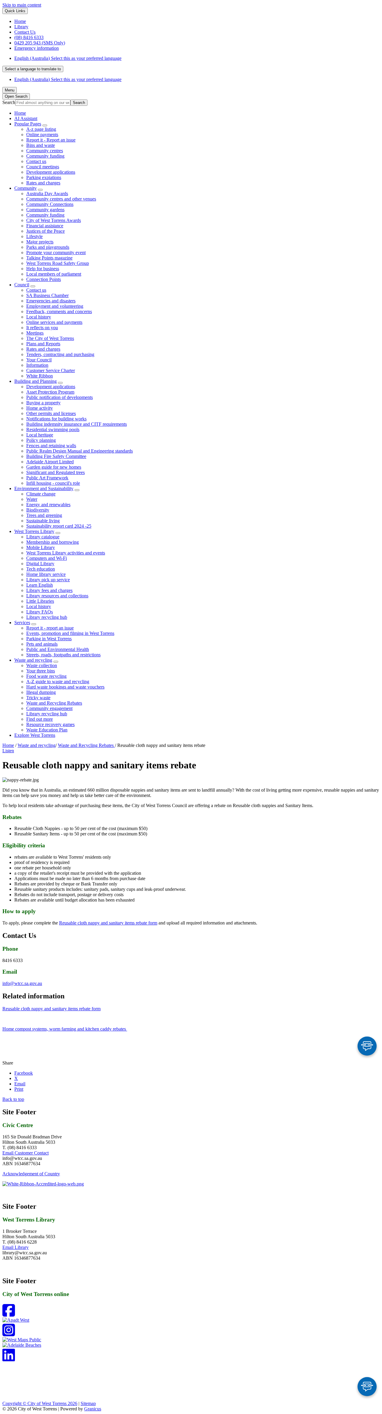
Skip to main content (21, 4)
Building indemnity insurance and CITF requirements (76, 424)
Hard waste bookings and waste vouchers (65, 686)
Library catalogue (42, 536)
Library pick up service (48, 579)
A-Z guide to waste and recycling (57, 681)
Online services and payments (54, 322)
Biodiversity (37, 509)
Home (8, 745)
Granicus (92, 1408)
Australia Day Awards (47, 193)
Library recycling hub (46, 617)
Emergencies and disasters (51, 300)
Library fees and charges (49, 590)
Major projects (39, 241)
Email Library (15, 1247)
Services (22, 622)
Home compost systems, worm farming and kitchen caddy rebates (64, 1028)
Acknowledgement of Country (31, 1173)
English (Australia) (67, 58)
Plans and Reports (43, 343)
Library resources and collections (57, 595)
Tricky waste (38, 697)
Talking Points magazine (49, 257)
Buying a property (43, 402)
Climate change (41, 493)
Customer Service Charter (50, 370)
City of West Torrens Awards (53, 220)
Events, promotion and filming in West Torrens (70, 633)
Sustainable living (43, 520)
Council (21, 284)
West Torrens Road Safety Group (57, 263)
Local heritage (39, 434)
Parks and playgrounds (47, 247)
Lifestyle (34, 236)
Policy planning (41, 440)
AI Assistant (25, 118)
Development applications (50, 172)
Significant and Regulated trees (55, 472)
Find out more (39, 719)
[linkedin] (8, 1358)
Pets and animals (42, 644)
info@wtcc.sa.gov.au (22, 983)
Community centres (44, 150)
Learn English (39, 585)
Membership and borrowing (52, 542)
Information (37, 365)
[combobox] (32, 69)
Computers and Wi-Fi (46, 558)
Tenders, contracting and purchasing (60, 354)
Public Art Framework (47, 477)
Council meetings (42, 166)
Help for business (42, 268)
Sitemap (88, 1403)
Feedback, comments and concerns (59, 311)
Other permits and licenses (51, 413)
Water (31, 499)
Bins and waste (40, 145)
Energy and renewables (48, 504)
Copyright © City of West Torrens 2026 (39, 1403)
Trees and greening (44, 515)
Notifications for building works (56, 418)
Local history (38, 316)
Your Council (39, 359)
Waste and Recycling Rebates (54, 703)
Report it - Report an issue (51, 139)
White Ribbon (39, 375)
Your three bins (40, 670)
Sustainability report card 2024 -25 (58, 526)
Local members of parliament (53, 273)
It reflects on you (42, 327)
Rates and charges (43, 182)
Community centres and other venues (61, 198)
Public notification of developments (59, 397)
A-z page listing (41, 129)
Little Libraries (40, 601)
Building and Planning (35, 381)
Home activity (39, 408)
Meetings (35, 332)
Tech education (40, 568)
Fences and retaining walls (51, 445)
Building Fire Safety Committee (56, 456)
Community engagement (49, 708)
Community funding (45, 156)
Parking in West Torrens (49, 638)
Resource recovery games (50, 724)
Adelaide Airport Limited (50, 461)
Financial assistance (44, 225)
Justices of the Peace (45, 231)
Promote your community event (56, 252)
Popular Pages (27, 123)
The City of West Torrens (50, 338)
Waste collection (41, 665)
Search (8, 102)
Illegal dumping (41, 692)
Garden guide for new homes (53, 467)
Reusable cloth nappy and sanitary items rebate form (108, 922)
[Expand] (44, 125)
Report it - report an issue (50, 627)
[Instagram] (8, 1333)
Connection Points (43, 279)
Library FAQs (39, 611)
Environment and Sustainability (43, 488)
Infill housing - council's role (53, 483)
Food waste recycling (46, 676)
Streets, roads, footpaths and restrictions (63, 654)
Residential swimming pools (52, 429)
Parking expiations (43, 177)
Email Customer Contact (25, 1152)
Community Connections (49, 204)
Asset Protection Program (50, 391)
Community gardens (45, 209)
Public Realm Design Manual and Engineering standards (79, 450)
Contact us (36, 161)
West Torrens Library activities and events (65, 552)
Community (25, 188)
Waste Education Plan (46, 729)
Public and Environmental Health (57, 649)
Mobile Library (40, 547)
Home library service (46, 574)
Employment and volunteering (54, 306)
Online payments (42, 134)
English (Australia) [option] (67, 79)
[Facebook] (8, 1314)
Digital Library (40, 563)
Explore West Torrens (34, 735)
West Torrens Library (34, 531)
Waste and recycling (33, 660)
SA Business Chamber (47, 295)
